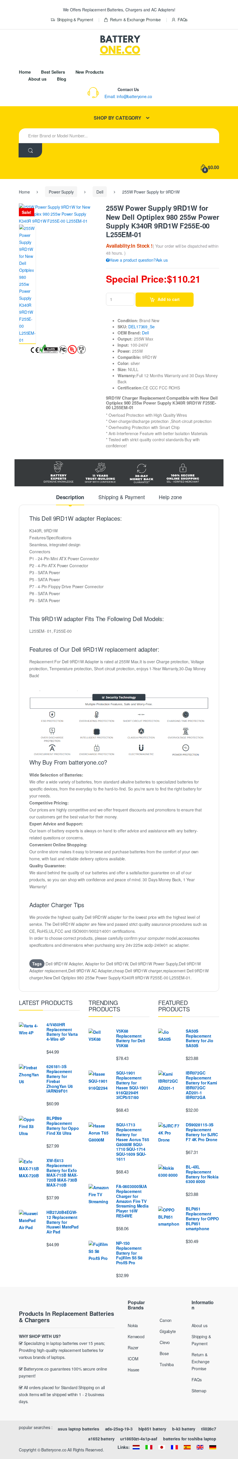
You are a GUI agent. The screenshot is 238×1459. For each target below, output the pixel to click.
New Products (89, 72)
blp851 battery (152, 1429)
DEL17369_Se (141, 326)
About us (37, 79)
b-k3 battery (183, 1429)
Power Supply (61, 192)
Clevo (165, 1342)
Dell (99, 192)
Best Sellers (53, 72)
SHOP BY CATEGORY (117, 117)
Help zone (170, 497)
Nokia (133, 1325)
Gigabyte (168, 1331)
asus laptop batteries (78, 1429)
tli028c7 (208, 1429)
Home (24, 72)
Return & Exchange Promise (135, 19)
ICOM (133, 1359)
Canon (166, 1320)
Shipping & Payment (75, 19)
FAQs (182, 19)
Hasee (133, 1370)
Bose (164, 1353)
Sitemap (199, 1391)
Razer (133, 1347)
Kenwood (136, 1336)
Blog (61, 79)
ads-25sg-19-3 (119, 1429)
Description (70, 497)
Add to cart (169, 299)
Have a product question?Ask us (138, 260)
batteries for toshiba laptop (189, 1439)
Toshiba (167, 1364)
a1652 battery (101, 1439)
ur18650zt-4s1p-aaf (138, 1439)
